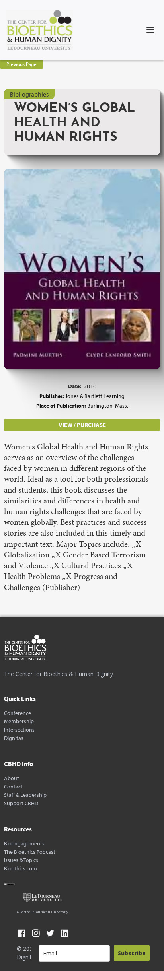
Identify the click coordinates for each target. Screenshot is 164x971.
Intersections (19, 729)
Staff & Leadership (25, 795)
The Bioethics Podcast (29, 852)
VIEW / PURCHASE (82, 425)
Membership (19, 721)
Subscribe (132, 953)
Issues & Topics (21, 860)
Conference (17, 713)
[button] (150, 30)
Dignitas (13, 738)
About (11, 778)
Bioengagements (24, 843)
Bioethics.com (20, 868)
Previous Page (21, 64)
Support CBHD (21, 803)
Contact (13, 786)
